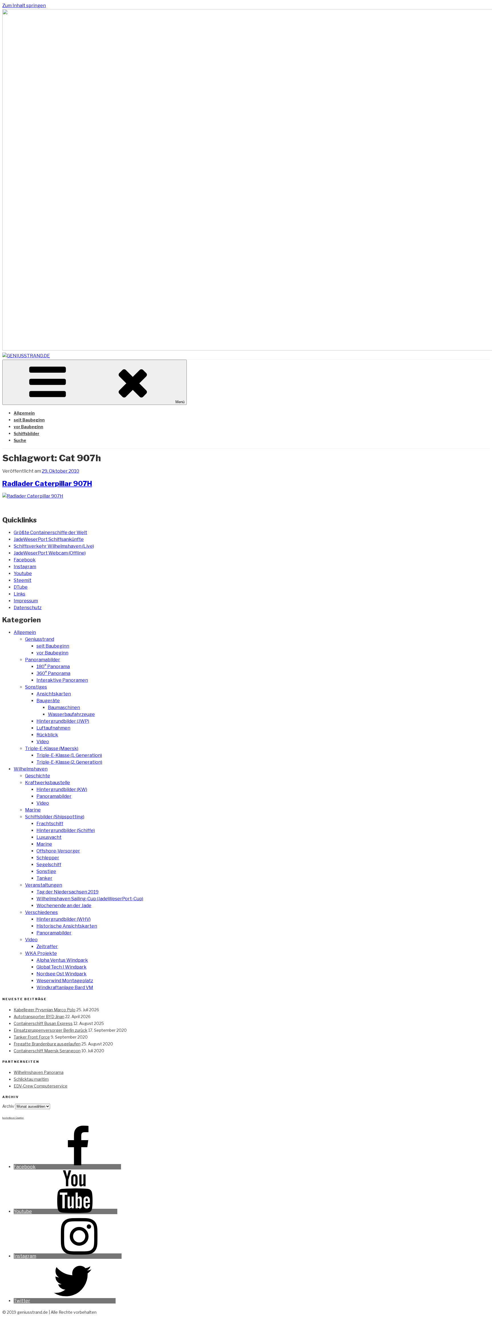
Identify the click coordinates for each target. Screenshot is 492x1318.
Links (19, 594)
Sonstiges (36, 687)
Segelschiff (48, 864)
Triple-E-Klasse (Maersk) (51, 748)
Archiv (8, 1106)
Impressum (26, 601)
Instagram (25, 566)
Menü (179, 402)
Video (42, 741)
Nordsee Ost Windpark (61, 974)
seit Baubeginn (29, 419)
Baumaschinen (64, 707)
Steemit (22, 580)
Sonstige (46, 871)
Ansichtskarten (53, 694)
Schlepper (47, 857)
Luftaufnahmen (53, 728)
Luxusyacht (49, 837)
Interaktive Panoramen (62, 680)
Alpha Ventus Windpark (62, 960)
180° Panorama (53, 666)
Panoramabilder (42, 659)
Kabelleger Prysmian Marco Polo (44, 1009)
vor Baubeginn (28, 426)
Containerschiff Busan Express (43, 1023)
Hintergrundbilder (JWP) (62, 721)
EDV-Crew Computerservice (40, 1086)
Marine (33, 810)
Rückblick (47, 735)
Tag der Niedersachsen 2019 (67, 892)
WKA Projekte (41, 953)
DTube (21, 587)
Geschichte (37, 776)
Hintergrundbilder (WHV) (63, 919)
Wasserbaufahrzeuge (71, 714)
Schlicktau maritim (31, 1079)
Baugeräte (48, 700)
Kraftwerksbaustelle (47, 782)
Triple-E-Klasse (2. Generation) (69, 762)
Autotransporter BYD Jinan (39, 1016)
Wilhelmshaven (31, 769)
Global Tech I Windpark (61, 967)
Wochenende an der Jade (63, 905)
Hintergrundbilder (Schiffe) (65, 830)
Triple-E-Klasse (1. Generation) (69, 755)
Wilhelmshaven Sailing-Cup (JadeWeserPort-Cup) (89, 898)
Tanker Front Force (32, 1037)
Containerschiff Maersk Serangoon (47, 1050)
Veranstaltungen (43, 885)
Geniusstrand (39, 639)
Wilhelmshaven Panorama (38, 1072)
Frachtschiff (49, 823)
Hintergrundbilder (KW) (61, 789)
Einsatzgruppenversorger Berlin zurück (50, 1030)
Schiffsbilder (26, 433)
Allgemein (24, 413)
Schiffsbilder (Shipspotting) (54, 816)
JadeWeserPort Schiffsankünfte (49, 539)
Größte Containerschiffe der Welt (50, 532)
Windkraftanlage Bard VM (64, 987)
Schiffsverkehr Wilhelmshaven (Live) (54, 546)
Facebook (25, 560)
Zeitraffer (47, 946)
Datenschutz (28, 607)
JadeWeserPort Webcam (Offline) (50, 553)
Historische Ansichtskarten (66, 926)
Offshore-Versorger (58, 851)
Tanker (44, 878)
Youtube (23, 573)
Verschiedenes (41, 912)
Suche (20, 440)
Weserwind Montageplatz (64, 980)
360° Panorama (53, 673)
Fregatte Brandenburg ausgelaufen (47, 1043)
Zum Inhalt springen (24, 5)
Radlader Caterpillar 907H (47, 483)
